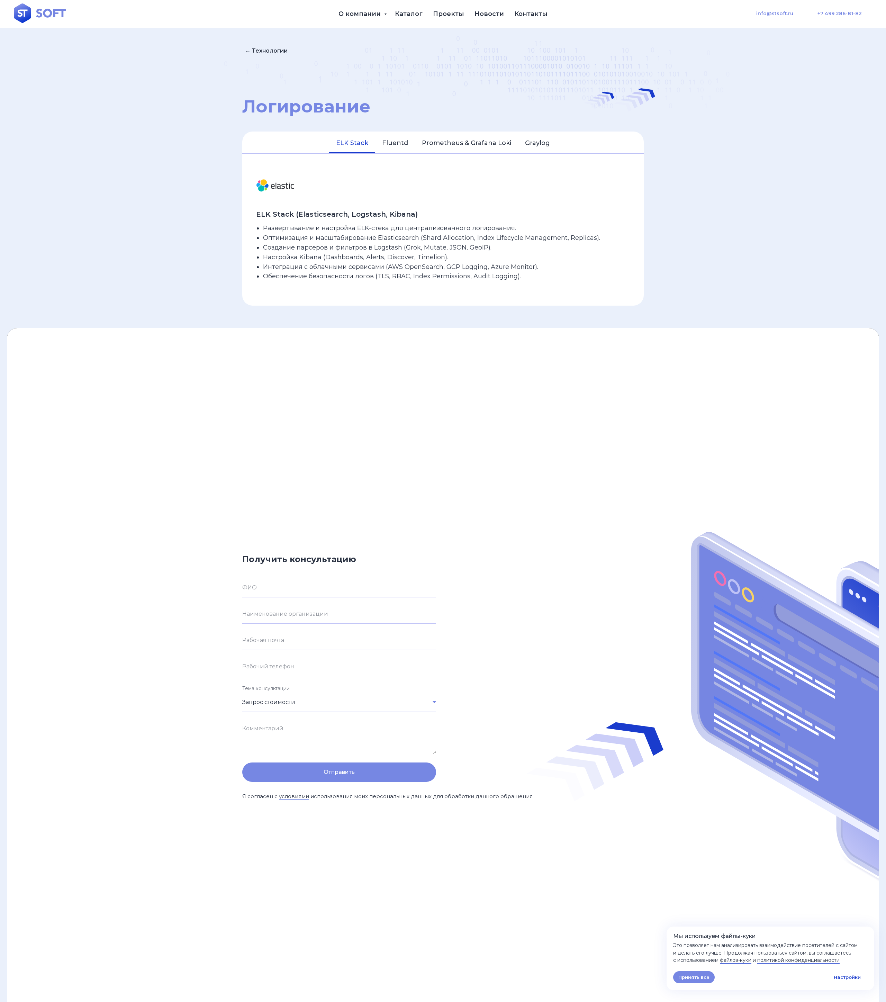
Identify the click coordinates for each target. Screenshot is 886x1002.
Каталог (409, 14)
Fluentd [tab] (395, 143)
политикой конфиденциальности (798, 960)
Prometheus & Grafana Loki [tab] (466, 143)
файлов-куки (735, 960)
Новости (489, 14)
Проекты (448, 14)
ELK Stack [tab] (352, 143)
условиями (294, 796)
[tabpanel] (443, 230)
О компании (360, 14)
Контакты (531, 14)
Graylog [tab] (537, 143)
